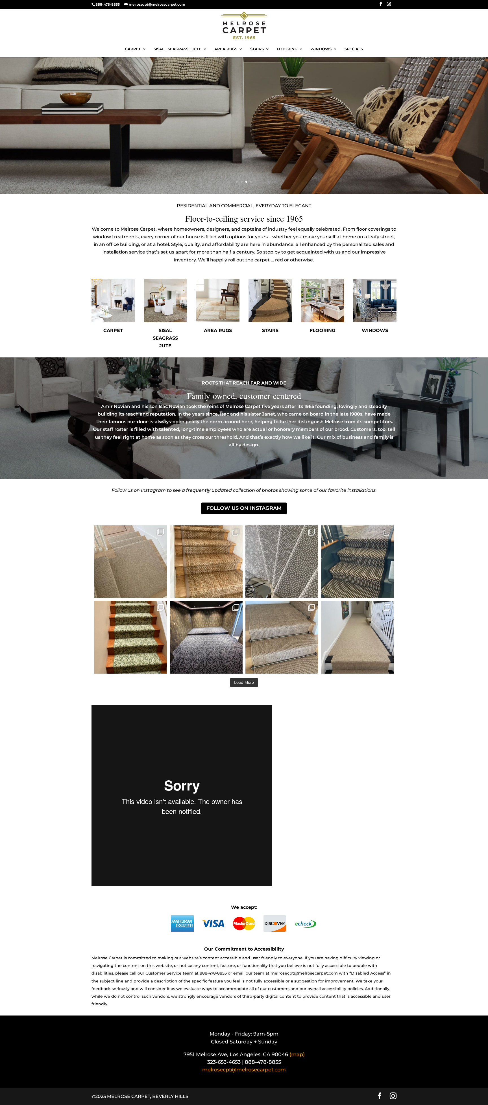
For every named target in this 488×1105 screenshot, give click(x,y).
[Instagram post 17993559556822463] (130, 561)
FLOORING (287, 49)
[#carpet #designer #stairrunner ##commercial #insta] (206, 561)
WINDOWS (321, 49)
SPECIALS (354, 49)
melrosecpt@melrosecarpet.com (304, 973)
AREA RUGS (225, 49)
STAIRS (257, 49)
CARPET (133, 49)
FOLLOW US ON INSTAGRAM (244, 508)
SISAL (165, 330)
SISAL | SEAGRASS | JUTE (177, 49)
